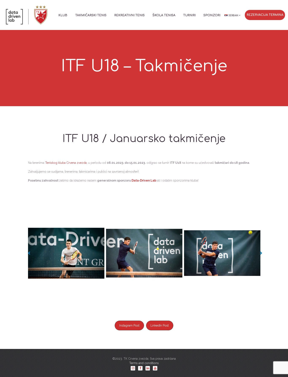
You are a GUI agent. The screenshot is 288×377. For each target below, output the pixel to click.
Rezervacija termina (265, 14)
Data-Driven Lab (144, 180)
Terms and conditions (144, 363)
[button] (28, 253)
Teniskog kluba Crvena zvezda (66, 162)
